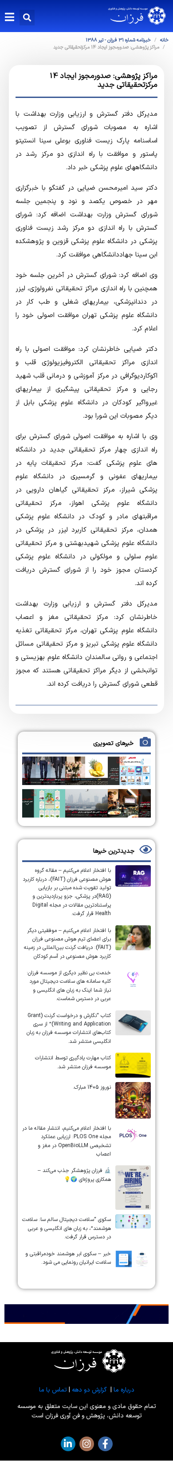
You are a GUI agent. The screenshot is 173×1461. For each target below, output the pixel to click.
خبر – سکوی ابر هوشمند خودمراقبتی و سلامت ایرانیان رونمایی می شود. (68, 1258)
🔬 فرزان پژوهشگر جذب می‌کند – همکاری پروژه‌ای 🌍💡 (74, 1175)
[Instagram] (86, 1444)
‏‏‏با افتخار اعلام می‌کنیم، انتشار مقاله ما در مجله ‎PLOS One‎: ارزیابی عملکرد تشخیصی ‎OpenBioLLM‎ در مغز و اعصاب (66, 1141)
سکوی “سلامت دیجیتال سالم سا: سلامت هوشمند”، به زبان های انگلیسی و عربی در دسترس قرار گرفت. (66, 1228)
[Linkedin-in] (68, 1444)
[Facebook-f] (105, 1444)
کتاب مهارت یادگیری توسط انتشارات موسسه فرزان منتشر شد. (73, 1062)
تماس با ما (53, 1390)
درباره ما (124, 1390)
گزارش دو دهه (89, 1390)
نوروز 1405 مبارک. (92, 1087)
